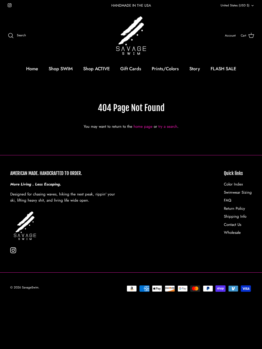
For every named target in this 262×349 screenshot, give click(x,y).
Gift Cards (130, 68)
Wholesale (232, 232)
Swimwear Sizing (238, 192)
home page (143, 126)
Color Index (233, 184)
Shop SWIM (61, 68)
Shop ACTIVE (96, 68)
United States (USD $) (235, 5)
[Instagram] (10, 5)
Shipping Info (235, 216)
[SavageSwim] (131, 35)
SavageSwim (30, 287)
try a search (167, 126)
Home (32, 68)
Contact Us (232, 224)
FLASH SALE (223, 68)
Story (194, 68)
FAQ (227, 200)
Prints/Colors (165, 68)
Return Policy (234, 208)
